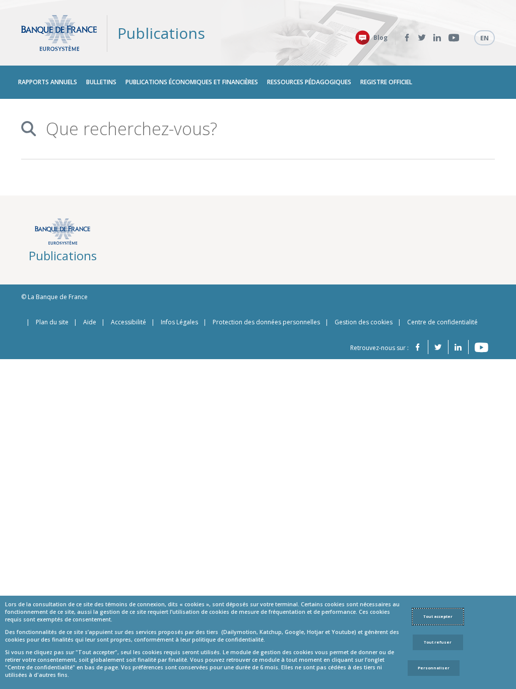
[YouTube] (453, 37)
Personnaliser (433, 667)
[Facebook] (407, 37)
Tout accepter (438, 616)
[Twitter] (422, 37)
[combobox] (259, 129)
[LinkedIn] (437, 37)
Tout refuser (438, 642)
